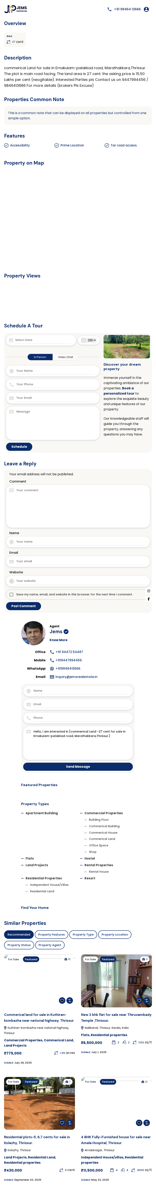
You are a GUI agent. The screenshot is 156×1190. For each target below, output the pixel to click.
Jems (56, 631)
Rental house (99, 872)
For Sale (13, 959)
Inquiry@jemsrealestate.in (76, 677)
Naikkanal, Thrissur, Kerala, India (106, 1028)
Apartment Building (42, 813)
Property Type (83, 935)
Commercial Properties (103, 813)
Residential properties (44, 878)
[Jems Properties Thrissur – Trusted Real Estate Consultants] (16, 9)
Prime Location (72, 145)
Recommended (19, 935)
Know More (58, 640)
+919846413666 (67, 668)
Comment (17, 481)
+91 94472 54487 (69, 652)
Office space (98, 845)
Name (14, 533)
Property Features (51, 935)
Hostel (89, 858)
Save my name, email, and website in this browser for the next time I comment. (74, 594)
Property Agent (50, 945)
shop (92, 852)
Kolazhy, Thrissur (19, 1150)
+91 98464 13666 (127, 9)
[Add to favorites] (62, 1000)
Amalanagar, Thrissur (99, 1150)
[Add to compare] (69, 1000)
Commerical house (103, 833)
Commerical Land (102, 839)
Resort (89, 878)
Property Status (19, 945)
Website (16, 572)
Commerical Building (104, 826)
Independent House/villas (49, 885)
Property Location (115, 935)
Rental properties (98, 865)
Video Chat (65, 357)
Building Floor (99, 820)
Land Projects (37, 865)
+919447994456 (68, 660)
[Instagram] (148, 591)
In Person (40, 357)
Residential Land (42, 891)
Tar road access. (124, 145)
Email (13, 552)
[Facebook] (148, 599)
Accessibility (20, 145)
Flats (30, 858)
